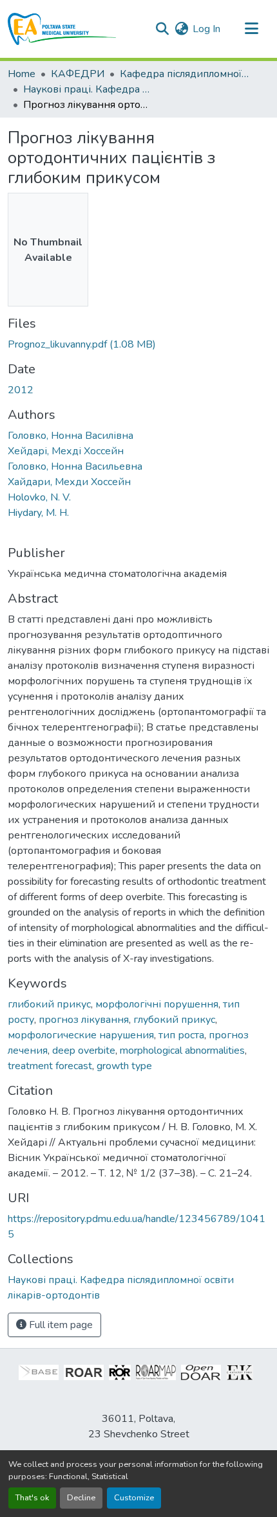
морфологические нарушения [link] (81, 1035)
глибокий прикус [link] (49, 1004)
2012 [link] (20, 390)
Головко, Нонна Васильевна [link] (75, 466)
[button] (62, 29)
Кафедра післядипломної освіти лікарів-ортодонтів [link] (184, 74)
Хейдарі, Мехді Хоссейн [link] (66, 451)
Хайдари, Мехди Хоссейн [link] (69, 482)
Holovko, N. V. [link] (39, 497)
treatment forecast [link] (50, 1066)
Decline (81, 1498)
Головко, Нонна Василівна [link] (70, 436)
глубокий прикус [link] (174, 1020)
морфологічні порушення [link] (156, 1004)
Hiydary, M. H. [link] (38, 513)
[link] (138, 344)
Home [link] (21, 74)
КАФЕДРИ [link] (77, 74)
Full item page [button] (59, 1325)
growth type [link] (124, 1066)
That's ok (32, 1498)
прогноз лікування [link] (84, 1020)
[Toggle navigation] (251, 29)
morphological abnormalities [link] (182, 1050)
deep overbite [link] (83, 1050)
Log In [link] (206, 29)
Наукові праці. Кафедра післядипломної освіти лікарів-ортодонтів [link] (87, 89)
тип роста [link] (181, 1035)
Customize (134, 1498)
